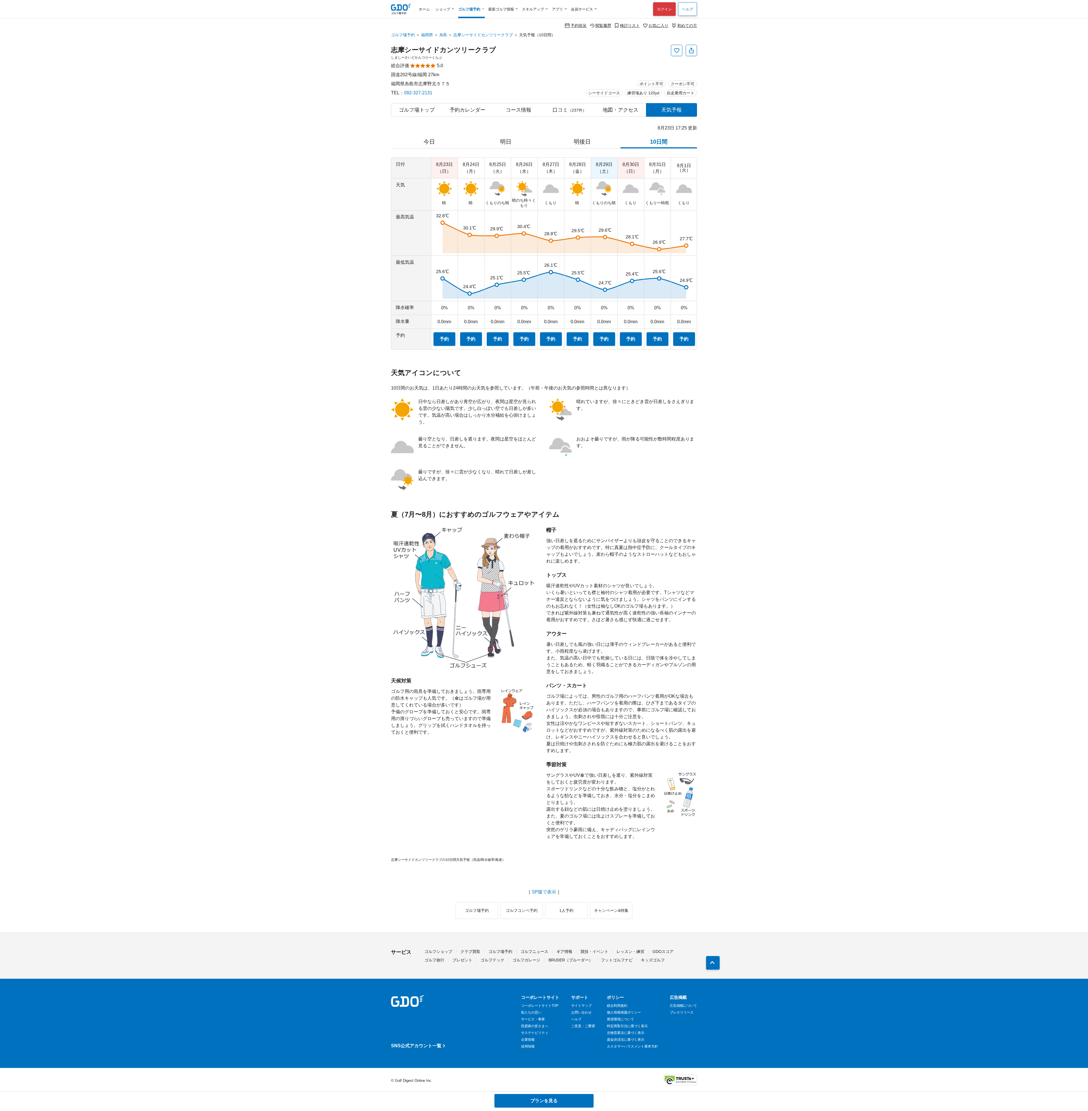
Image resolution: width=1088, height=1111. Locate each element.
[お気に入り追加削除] (676, 50)
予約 (444, 339)
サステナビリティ (534, 1033)
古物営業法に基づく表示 (625, 1033)
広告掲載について (683, 1006)
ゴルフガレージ (526, 960)
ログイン (664, 9)
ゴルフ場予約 (403, 35)
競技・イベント (594, 951)
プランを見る (544, 1100)
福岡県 (427, 35)
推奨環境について (620, 1019)
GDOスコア (663, 951)
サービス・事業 (533, 1019)
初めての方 (687, 25)
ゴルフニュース (534, 951)
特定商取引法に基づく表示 (627, 1026)
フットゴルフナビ (617, 960)
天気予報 (671, 110)
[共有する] (691, 50)
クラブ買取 (470, 951)
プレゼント (462, 960)
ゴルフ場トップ (417, 110)
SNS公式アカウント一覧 (416, 1045)
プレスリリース (682, 1012)
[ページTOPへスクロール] (713, 963)
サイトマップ (581, 1006)
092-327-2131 (418, 92)
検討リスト (630, 25)
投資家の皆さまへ (534, 1026)
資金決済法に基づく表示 (625, 1040)
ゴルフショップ (438, 951)
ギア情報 (564, 951)
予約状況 (578, 25)
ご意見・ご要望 (583, 1026)
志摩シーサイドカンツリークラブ (483, 35)
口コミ (569, 110)
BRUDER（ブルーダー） (571, 960)
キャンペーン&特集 (611, 910)
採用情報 (528, 1046)
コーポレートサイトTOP (539, 1006)
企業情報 (528, 1040)
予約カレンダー (467, 110)
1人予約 (566, 910)
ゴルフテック (492, 960)
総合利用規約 (617, 1006)
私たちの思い (531, 1012)
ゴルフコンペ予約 (521, 910)
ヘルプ (687, 9)
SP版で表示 (544, 892)
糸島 (443, 35)
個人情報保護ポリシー (624, 1012)
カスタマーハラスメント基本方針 (632, 1046)
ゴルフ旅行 (434, 960)
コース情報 (518, 110)
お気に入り (658, 25)
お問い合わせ (581, 1012)
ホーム (424, 9)
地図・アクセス (620, 110)
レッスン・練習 (630, 951)
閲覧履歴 (603, 25)
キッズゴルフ (653, 960)
